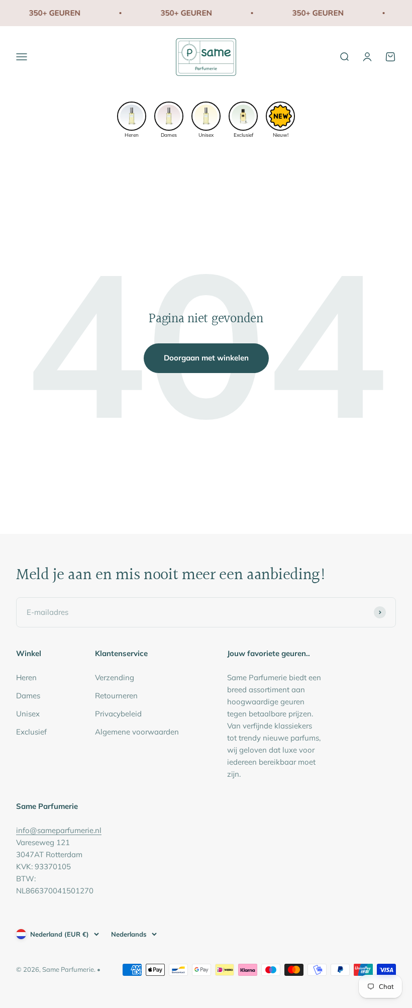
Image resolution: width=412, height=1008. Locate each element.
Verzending (114, 677)
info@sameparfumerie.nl (58, 830)
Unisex (28, 713)
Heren (26, 677)
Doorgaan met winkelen (206, 357)
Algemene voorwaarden (137, 732)
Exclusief (31, 732)
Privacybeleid (118, 713)
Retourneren (116, 695)
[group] (131, 119)
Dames (28, 695)
